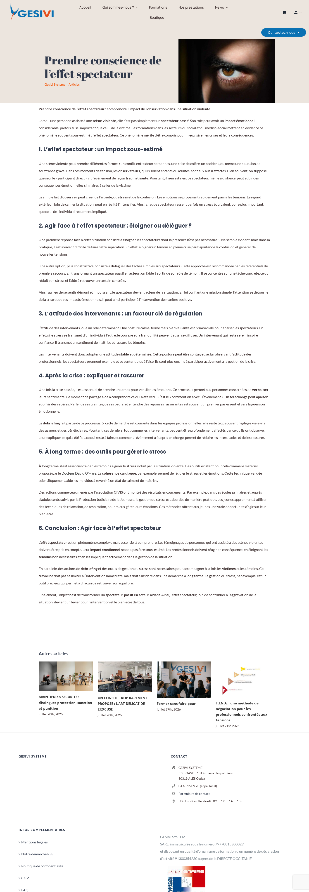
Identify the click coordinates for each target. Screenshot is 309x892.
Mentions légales (34, 842)
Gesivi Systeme (55, 84)
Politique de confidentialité (42, 866)
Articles (74, 84)
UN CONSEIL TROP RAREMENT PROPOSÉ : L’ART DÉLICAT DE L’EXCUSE (119, 677)
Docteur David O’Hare (79, 473)
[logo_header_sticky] (32, 4)
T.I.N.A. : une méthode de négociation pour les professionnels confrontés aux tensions (237, 679)
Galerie (72, 676)
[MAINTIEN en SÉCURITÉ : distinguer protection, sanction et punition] (66, 676)
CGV (25, 878)
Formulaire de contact (194, 794)
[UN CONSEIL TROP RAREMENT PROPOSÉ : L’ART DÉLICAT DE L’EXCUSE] (125, 676)
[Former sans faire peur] (184, 679)
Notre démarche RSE (37, 854)
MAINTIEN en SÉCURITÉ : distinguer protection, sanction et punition (60, 676)
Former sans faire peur (178, 680)
